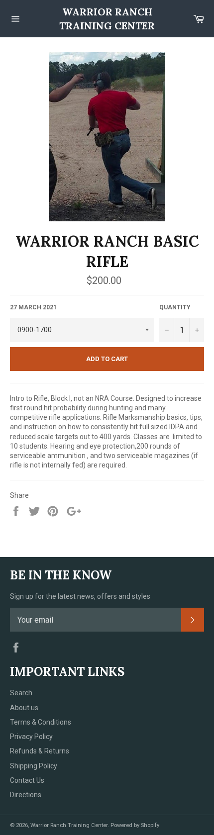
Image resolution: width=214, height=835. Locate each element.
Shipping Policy (33, 766)
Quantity (175, 307)
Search (21, 693)
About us (24, 708)
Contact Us (27, 780)
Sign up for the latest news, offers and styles (80, 596)
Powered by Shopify (134, 825)
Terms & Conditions (40, 722)
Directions (25, 795)
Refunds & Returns (39, 751)
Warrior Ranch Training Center (107, 18)
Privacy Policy (31, 737)
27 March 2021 (33, 307)
